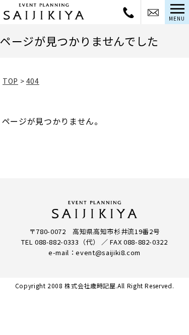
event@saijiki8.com (108, 252)
